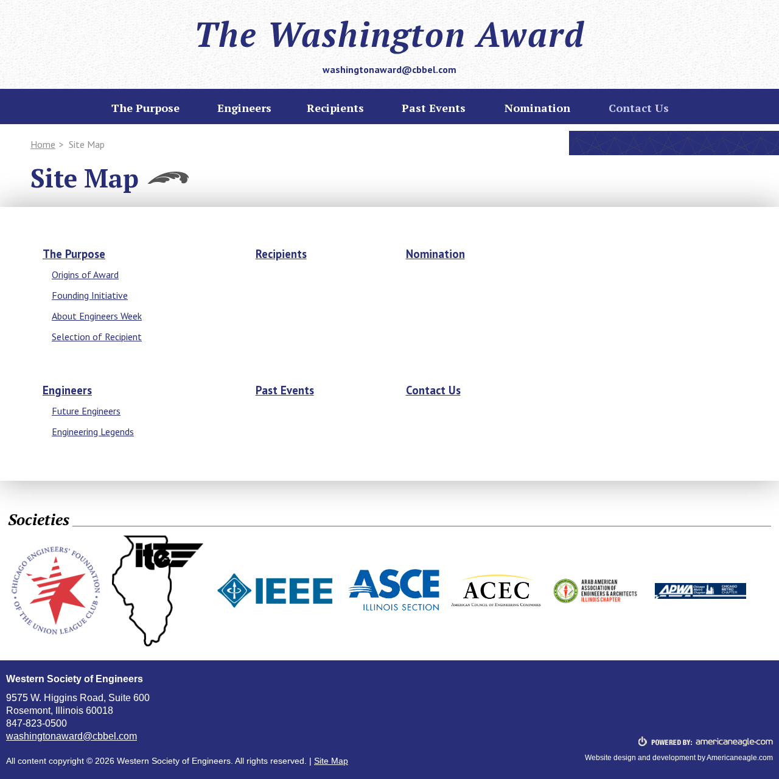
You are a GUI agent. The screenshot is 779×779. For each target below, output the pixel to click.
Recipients (281, 253)
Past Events (285, 390)
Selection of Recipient (97, 336)
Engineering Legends (93, 431)
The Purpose (74, 253)
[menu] (145, 107)
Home (42, 144)
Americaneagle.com (740, 757)
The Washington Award (389, 34)
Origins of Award (85, 274)
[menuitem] (335, 107)
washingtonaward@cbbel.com (389, 69)
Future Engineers (86, 411)
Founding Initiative (90, 295)
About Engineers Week (97, 316)
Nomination (435, 253)
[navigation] (389, 109)
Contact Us (433, 390)
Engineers (67, 390)
